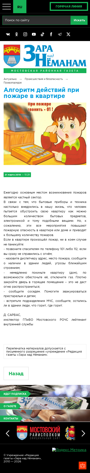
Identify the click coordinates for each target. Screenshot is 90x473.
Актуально (10, 79)
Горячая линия (69, 6)
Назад (16, 373)
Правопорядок (13, 82)
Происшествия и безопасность (44, 79)
